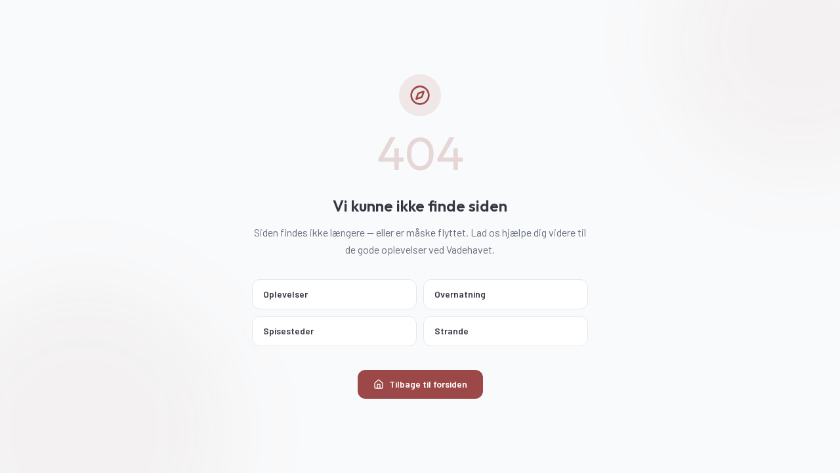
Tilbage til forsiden (428, 384)
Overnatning (460, 294)
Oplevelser (285, 294)
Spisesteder (288, 330)
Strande (451, 330)
